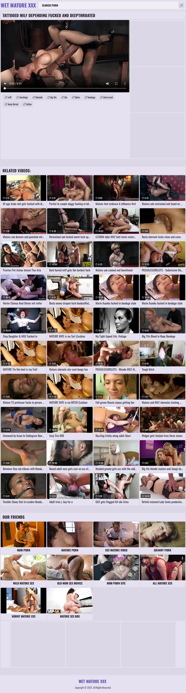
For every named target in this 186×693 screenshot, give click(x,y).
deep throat (13, 104)
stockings (23, 97)
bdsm (77, 97)
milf (9, 97)
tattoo (29, 104)
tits (65, 97)
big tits (53, 97)
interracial (108, 97)
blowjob (39, 97)
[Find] (181, 5)
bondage (91, 97)
